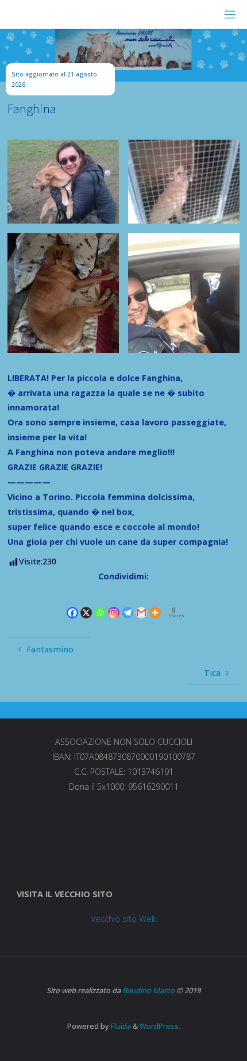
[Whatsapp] (100, 602)
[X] (86, 602)
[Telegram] (127, 602)
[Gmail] (141, 602)
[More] (155, 602)
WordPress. (160, 1026)
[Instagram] (113, 602)
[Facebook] (72, 602)
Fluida (120, 1026)
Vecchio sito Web (124, 918)
